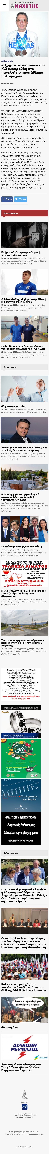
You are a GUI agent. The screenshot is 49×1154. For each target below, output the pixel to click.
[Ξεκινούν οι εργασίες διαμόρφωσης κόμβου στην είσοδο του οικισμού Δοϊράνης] (24, 623)
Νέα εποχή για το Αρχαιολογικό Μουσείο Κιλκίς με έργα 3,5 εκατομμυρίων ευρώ (20, 496)
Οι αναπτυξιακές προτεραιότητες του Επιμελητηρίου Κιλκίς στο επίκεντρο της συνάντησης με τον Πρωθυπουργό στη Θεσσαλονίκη (23, 942)
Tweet (22, 199)
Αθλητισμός (7, 60)
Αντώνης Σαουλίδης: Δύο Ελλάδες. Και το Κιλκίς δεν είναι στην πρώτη (24, 449)
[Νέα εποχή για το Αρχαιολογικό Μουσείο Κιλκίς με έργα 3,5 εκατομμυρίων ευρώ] (24, 477)
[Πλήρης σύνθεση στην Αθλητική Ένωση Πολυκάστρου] (24, 235)
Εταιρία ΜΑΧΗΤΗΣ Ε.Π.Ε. (15, 1134)
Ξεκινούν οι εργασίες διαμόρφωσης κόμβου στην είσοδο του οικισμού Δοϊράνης (22, 642)
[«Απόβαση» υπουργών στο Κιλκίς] (24, 529)
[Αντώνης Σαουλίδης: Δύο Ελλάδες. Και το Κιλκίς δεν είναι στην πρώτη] (24, 430)
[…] (30, 263)
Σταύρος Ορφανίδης (35, 1134)
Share (9, 199)
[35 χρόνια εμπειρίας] (24, 389)
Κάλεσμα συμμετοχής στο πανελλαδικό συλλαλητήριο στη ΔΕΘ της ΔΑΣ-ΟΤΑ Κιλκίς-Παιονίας (24, 987)
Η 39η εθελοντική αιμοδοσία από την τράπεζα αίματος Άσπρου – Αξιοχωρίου (23, 593)
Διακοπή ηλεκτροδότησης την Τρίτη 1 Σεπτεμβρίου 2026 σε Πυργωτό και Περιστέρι (21, 1067)
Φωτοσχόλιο (10, 1027)
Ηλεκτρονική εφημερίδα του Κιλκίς (23, 1131)
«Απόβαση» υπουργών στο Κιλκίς (21, 546)
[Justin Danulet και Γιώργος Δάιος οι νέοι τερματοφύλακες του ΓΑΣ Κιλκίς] (24, 329)
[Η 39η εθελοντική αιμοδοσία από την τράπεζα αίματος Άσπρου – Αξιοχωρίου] (24, 573)
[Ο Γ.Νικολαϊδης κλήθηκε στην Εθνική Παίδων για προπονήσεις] (24, 282)
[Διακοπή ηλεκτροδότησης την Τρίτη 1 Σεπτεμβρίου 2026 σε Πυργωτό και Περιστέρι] (24, 1047)
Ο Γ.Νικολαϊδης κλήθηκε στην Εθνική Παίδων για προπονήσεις (23, 300)
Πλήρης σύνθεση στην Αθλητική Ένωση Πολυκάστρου (20, 253)
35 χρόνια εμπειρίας (13, 406)
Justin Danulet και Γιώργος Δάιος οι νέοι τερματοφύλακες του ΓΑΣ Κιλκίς (23, 347)
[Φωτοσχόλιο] (24, 1010)
